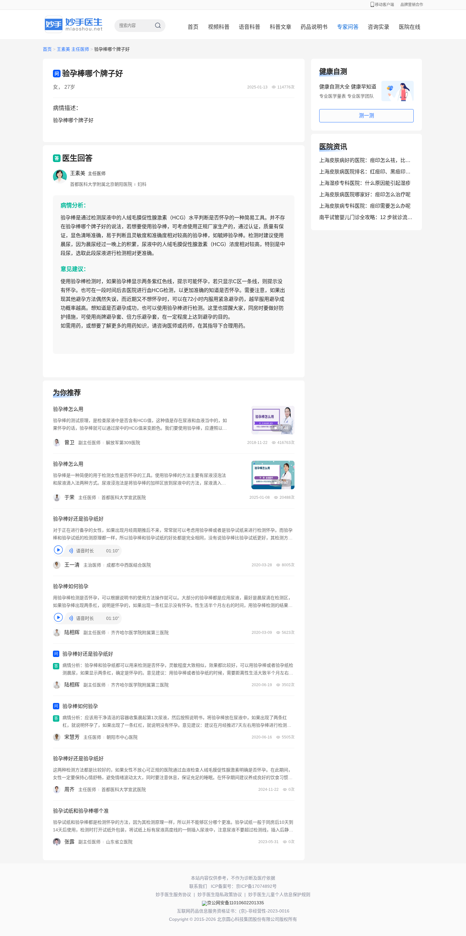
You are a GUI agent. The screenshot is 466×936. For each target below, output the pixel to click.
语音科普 (249, 27)
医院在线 (409, 27)
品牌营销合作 (411, 5)
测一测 (366, 115)
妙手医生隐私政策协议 (219, 894)
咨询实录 (378, 27)
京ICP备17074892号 (256, 886)
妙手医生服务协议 (173, 894)
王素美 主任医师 (73, 49)
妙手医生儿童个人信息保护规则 (279, 894)
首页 (193, 27)
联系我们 (198, 886)
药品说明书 (314, 27)
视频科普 (219, 27)
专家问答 (348, 27)
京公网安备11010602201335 (235, 902)
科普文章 (280, 27)
